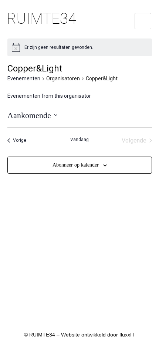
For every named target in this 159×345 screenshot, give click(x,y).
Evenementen (23, 78)
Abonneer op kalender (76, 165)
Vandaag (79, 139)
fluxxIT (127, 335)
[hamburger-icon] (143, 21)
